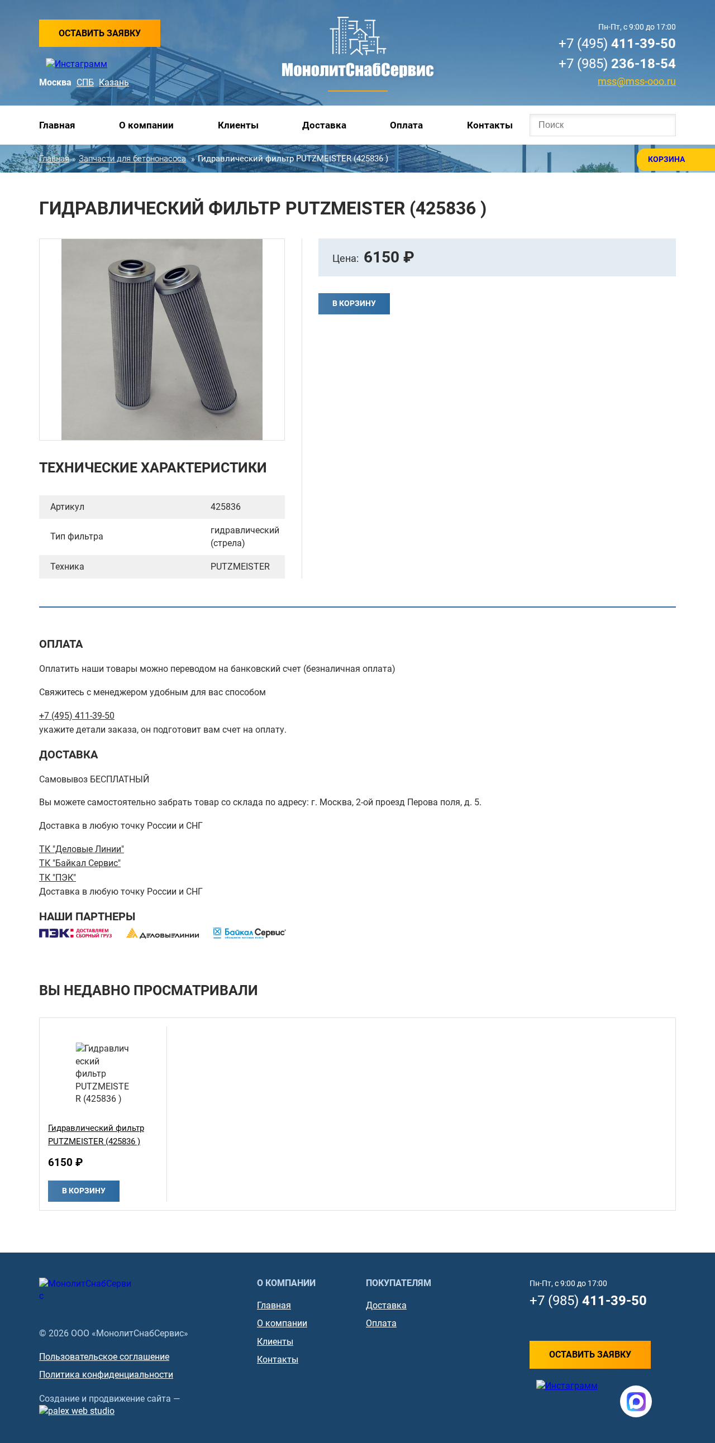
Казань (114, 82)
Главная (57, 125)
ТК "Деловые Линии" (81, 849)
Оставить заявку (100, 33)
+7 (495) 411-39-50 (77, 715)
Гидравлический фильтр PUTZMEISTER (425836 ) (96, 1134)
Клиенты (238, 125)
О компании (146, 125)
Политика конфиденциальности (106, 1374)
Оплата (406, 125)
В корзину (354, 303)
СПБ (85, 82)
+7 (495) (617, 43)
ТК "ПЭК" (57, 877)
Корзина (666, 159)
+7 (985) (617, 63)
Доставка (324, 125)
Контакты (490, 125)
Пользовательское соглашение (104, 1356)
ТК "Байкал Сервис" (80, 863)
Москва (55, 82)
